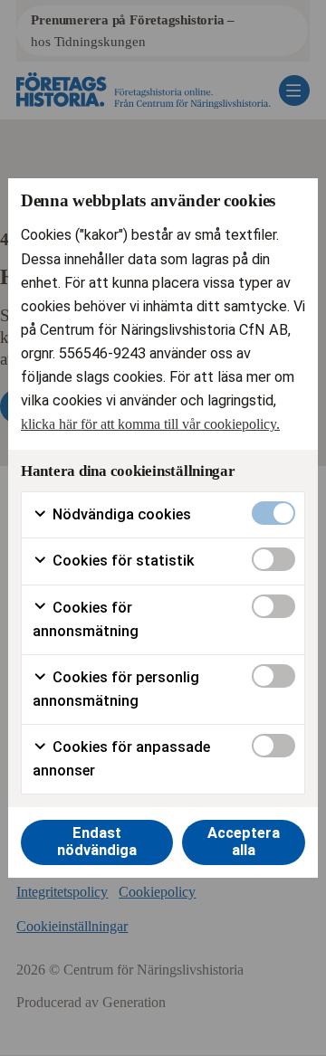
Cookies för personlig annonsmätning (116, 689)
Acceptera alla (243, 841)
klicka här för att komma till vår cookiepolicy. (150, 424)
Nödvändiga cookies (120, 514)
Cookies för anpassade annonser (121, 758)
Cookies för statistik (122, 560)
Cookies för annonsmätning (86, 619)
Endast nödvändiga (97, 841)
